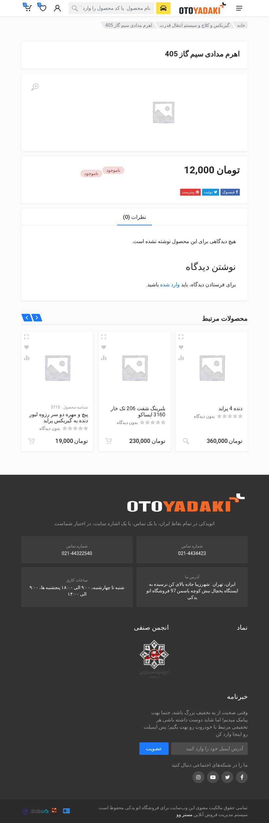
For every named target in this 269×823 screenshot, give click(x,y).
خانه (241, 25)
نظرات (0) (134, 217)
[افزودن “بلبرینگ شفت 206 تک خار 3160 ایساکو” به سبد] (108, 441)
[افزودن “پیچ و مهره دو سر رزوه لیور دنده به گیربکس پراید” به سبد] (31, 441)
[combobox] (111, 8)
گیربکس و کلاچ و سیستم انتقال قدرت (195, 25)
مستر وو (184, 814)
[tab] (134, 217)
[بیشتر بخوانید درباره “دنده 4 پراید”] (186, 441)
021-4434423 (192, 553)
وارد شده (170, 284)
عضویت (154, 749)
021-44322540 (77, 553)
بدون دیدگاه (204, 416)
